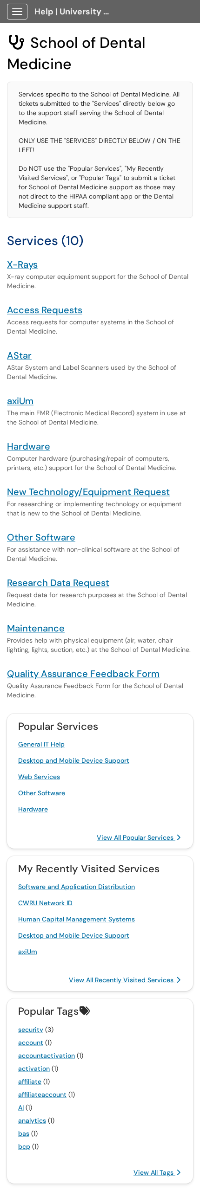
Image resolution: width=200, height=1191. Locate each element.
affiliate (29, 1081)
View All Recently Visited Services (122, 980)
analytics (32, 1120)
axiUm (20, 401)
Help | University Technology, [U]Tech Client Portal (75, 11)
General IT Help (41, 744)
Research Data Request (58, 583)
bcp (24, 1146)
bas (23, 1133)
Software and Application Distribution (76, 886)
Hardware (28, 446)
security (30, 1029)
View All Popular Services (136, 837)
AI (21, 1107)
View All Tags (154, 1172)
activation (34, 1068)
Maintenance (36, 628)
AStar (19, 355)
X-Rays (22, 264)
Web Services (39, 777)
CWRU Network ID (45, 903)
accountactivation (46, 1055)
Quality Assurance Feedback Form (83, 674)
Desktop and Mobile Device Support (73, 760)
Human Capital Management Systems (76, 919)
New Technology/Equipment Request (88, 492)
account (30, 1042)
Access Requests (44, 310)
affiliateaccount (42, 1094)
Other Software (41, 537)
